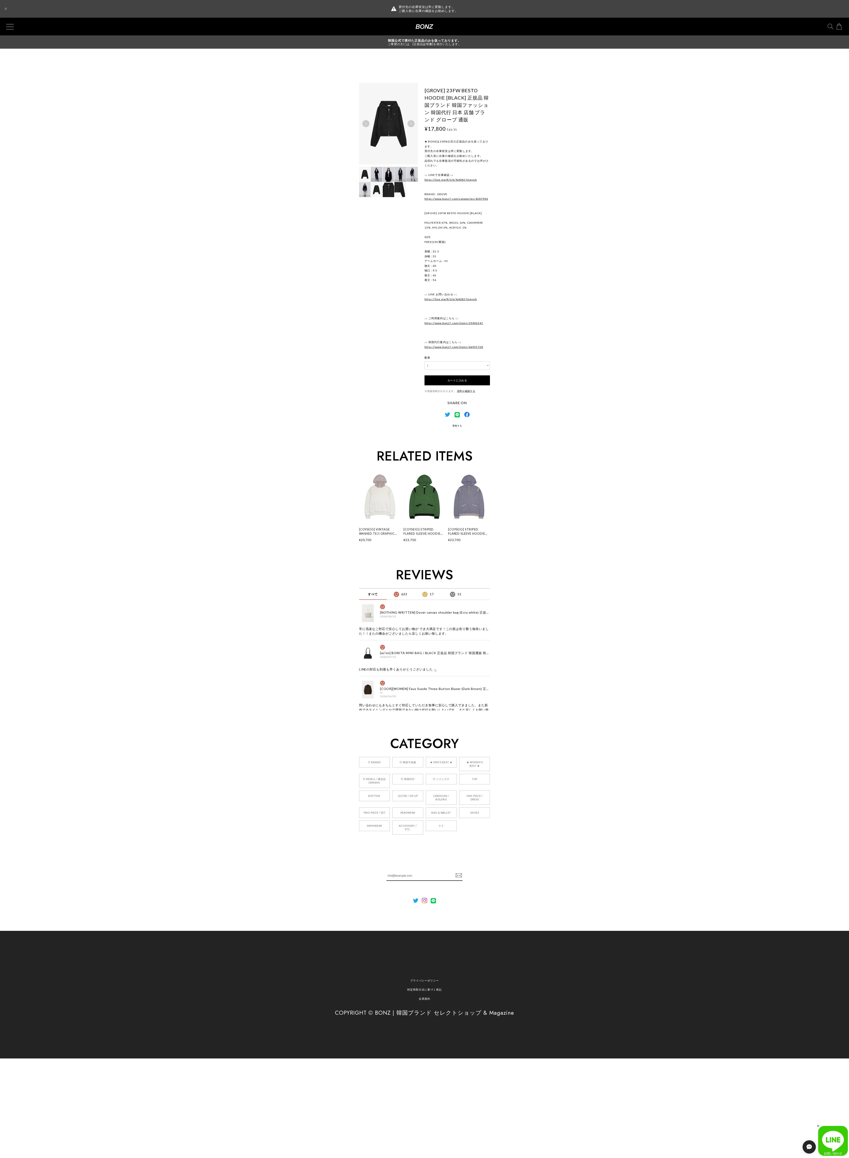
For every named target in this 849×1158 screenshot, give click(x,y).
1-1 (441, 825)
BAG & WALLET (441, 812)
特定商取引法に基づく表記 (424, 989)
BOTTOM (374, 795)
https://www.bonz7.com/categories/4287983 (456, 198)
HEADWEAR (407, 812)
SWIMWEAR (374, 825)
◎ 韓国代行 (408, 779)
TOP (474, 779)
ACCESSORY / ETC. (408, 827)
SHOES (474, 812)
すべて (373, 594)
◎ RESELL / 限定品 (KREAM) (374, 781)
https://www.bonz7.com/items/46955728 (453, 347)
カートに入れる (457, 380)
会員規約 (424, 998)
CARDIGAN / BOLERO (441, 797)
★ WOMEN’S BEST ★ (475, 764)
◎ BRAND (374, 762)
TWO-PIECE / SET (374, 812)
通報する (457, 425)
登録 (459, 875)
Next (411, 123)
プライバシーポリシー (424, 980)
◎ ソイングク (441, 779)
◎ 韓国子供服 (408, 762)
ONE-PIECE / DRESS (475, 797)
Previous (365, 123)
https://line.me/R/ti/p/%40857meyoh (450, 179)
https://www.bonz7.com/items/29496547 (453, 323)
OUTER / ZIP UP (408, 795)
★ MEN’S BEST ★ (441, 762)
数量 (427, 357)
